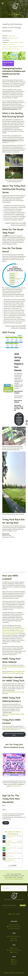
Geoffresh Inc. (12, 972)
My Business (14, 952)
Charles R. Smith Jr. (7, 845)
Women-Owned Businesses (14, 926)
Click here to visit (16, 786)
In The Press (14, 940)
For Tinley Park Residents (14, 928)
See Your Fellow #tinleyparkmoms (14, 879)
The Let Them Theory (11, 848)
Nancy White (8, 861)
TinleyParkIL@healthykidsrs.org (14, 692)
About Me (14, 938)
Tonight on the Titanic (11, 836)
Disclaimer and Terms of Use (14, 950)
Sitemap (15, 964)
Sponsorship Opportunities (15, 936)
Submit (6, 822)
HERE (6, 693)
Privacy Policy (14, 948)
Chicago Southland (14, 924)
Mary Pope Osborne (10, 837)
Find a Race (11, 142)
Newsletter (14, 962)
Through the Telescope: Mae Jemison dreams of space (14, 842)
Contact (15, 959)
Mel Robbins (8, 849)
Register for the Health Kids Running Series (14, 734)
